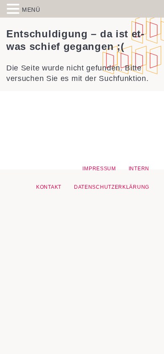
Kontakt (48, 187)
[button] (14, 8)
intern (139, 169)
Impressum (99, 169)
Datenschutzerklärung (111, 187)
